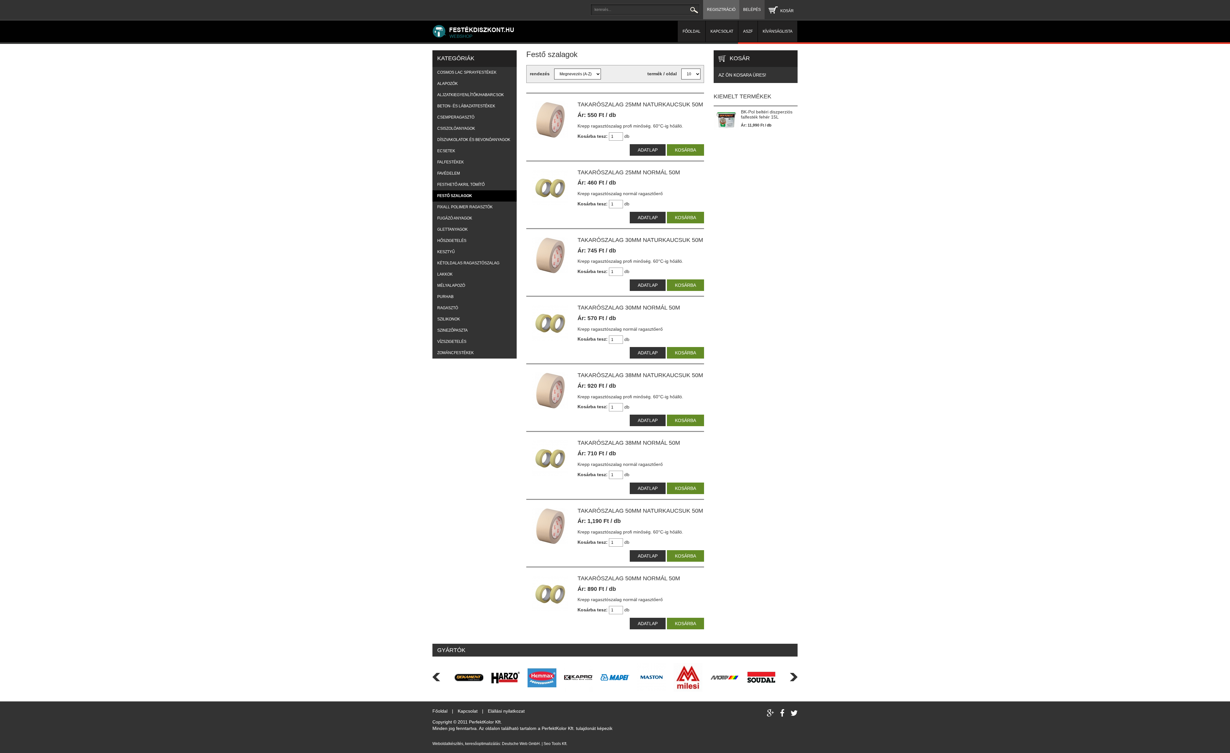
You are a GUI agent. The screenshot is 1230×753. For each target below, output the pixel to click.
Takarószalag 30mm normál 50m (629, 307)
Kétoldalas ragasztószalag (468, 263)
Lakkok (445, 274)
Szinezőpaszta (452, 330)
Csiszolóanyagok (456, 128)
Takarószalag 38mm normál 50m (629, 443)
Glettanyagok (452, 229)
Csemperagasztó (455, 117)
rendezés (540, 73)
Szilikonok (448, 319)
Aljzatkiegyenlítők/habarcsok (470, 95)
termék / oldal (662, 73)
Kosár (787, 11)
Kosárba (685, 150)
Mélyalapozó (451, 285)
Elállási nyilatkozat (506, 711)
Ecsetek (446, 151)
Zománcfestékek (455, 353)
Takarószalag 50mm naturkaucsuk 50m (640, 511)
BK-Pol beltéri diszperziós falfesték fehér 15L (766, 114)
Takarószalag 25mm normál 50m (629, 172)
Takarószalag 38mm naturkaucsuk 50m (640, 375)
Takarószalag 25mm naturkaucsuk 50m (640, 104)
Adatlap (648, 150)
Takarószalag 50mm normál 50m (629, 578)
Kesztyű (446, 252)
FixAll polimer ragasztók (465, 207)
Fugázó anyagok (454, 218)
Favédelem (448, 173)
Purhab (445, 296)
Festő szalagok (454, 196)
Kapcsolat (468, 711)
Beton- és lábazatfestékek (466, 106)
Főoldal (440, 711)
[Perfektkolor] (555, 31)
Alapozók (447, 83)
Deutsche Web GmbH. (521, 743)
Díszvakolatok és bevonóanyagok (473, 139)
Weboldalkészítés (447, 743)
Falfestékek (450, 162)
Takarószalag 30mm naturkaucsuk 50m (640, 240)
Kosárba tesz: (593, 136)
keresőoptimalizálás (482, 743)
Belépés (752, 9)
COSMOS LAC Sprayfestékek (466, 72)
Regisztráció (721, 9)
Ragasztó (447, 308)
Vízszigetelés (451, 341)
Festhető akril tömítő (461, 184)
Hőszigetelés (451, 240)
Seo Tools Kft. (555, 743)
